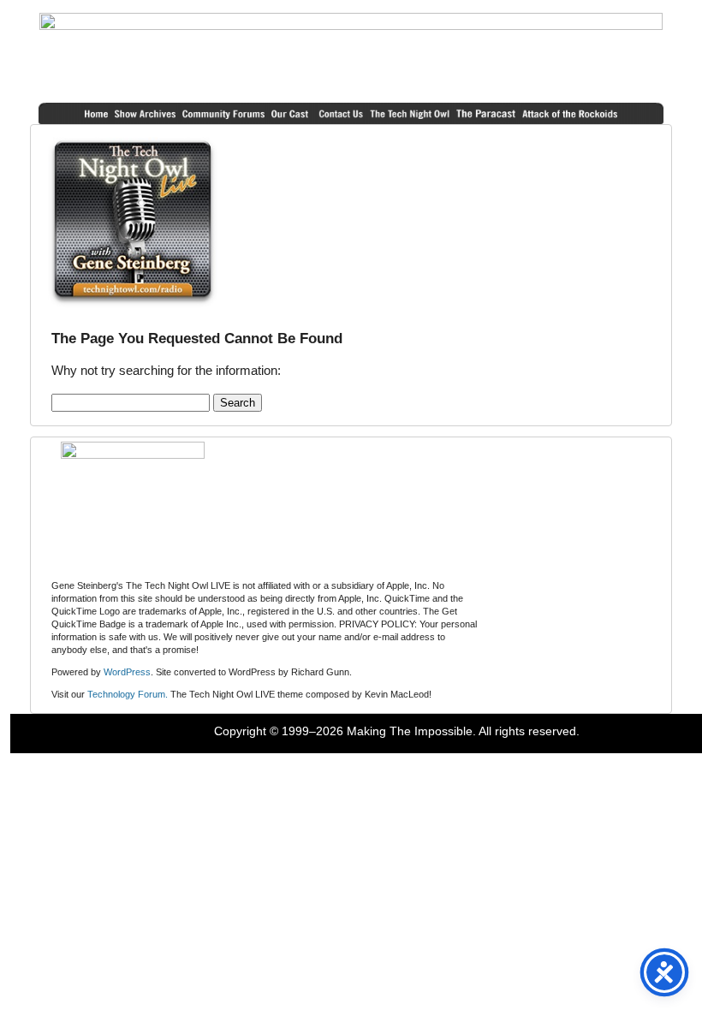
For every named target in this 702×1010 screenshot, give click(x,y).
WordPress (127, 672)
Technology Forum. (127, 694)
